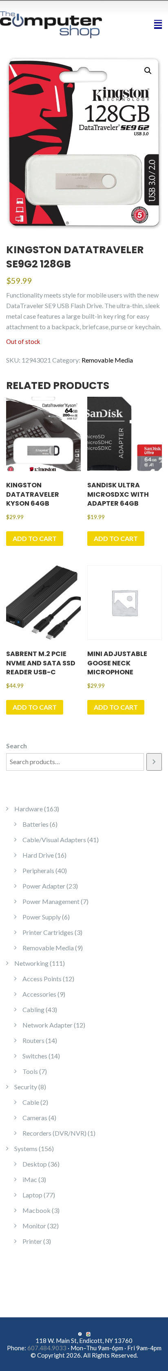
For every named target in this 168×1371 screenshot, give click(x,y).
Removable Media (107, 360)
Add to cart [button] (35, 538)
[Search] (154, 762)
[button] (148, 70)
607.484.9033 (46, 1347)
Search (16, 746)
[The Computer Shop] (56, 24)
